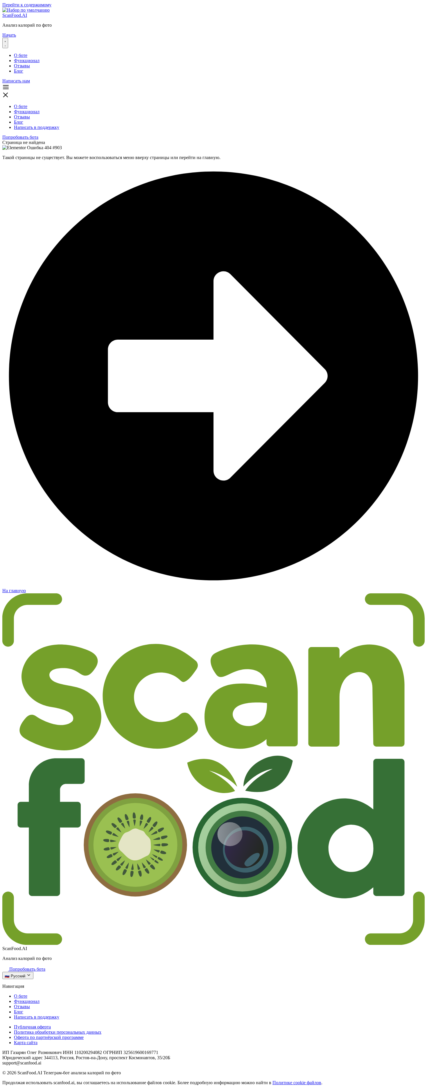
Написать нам (16, 80)
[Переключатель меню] (5, 43)
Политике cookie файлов (296, 1082)
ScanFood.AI (14, 15)
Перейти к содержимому (26, 4)
